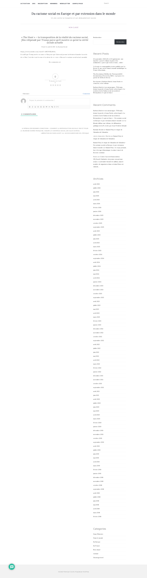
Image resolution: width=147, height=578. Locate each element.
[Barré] (38, 107)
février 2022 (97, 368)
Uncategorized (98, 557)
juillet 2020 (97, 403)
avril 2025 (96, 243)
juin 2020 (96, 407)
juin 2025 (96, 239)
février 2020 (97, 423)
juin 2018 (96, 501)
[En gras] (29, 107)
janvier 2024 (97, 282)
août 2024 (96, 262)
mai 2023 (96, 309)
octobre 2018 (97, 485)
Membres (53, 3)
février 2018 (97, 516)
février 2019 (97, 469)
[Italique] (32, 107)
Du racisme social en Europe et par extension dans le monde (74, 13)
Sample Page (77, 3)
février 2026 (97, 207)
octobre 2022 (97, 336)
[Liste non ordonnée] (43, 107)
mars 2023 (96, 317)
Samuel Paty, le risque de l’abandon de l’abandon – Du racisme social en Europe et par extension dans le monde (109, 145)
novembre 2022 (98, 333)
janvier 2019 (97, 473)
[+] (57, 106)
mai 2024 (96, 274)
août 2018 (96, 493)
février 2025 (97, 250)
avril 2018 (96, 509)
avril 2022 (96, 360)
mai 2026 (96, 196)
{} (54, 106)
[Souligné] (35, 107)
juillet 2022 (96, 348)
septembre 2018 (98, 489)
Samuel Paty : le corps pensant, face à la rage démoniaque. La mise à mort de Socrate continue (109, 150)
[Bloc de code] (49, 107)
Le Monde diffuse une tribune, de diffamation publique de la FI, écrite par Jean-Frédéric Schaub (109, 123)
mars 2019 (96, 466)
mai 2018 (96, 505)
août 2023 (96, 301)
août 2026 (96, 184)
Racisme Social (62, 47)
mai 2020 (96, 411)
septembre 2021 (98, 387)
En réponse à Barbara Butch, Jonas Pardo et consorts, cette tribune (107, 82)
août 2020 (96, 399)
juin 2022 (96, 352)
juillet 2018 (96, 497)
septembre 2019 (98, 442)
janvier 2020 (97, 426)
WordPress (86, 571)
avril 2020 (96, 415)
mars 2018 (96, 513)
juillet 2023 (96, 305)
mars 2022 (96, 364)
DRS (33, 3)
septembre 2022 (98, 340)
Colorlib (72, 571)
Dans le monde (98, 538)
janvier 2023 (97, 325)
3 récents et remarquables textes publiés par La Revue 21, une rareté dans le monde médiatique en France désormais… (109, 68)
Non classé (73, 27)
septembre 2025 (98, 227)
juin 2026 (96, 192)
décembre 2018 (98, 477)
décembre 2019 (98, 430)
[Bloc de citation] (46, 107)
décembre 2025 (98, 215)
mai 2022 (96, 356)
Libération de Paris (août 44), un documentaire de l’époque (65, 133)
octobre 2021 (97, 383)
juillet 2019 (96, 450)
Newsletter (65, 3)
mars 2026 (96, 204)
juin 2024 (96, 270)
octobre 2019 (97, 438)
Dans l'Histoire (98, 534)
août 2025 (96, 231)
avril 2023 (96, 313)
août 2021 (96, 391)
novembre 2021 (98, 380)
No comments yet (55, 62)
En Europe (96, 542)
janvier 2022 (97, 372)
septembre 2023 (98, 297)
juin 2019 (96, 454)
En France (96, 546)
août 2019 (96, 446)
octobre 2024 (97, 254)
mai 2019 (96, 458)
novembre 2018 (98, 481)
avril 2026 (96, 200)
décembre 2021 (98, 376)
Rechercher (97, 37)
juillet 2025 (96, 235)
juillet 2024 (96, 266)
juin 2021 (96, 395)
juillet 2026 (96, 188)
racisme (95, 554)
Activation (25, 3)
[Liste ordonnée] (41, 107)
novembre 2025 (98, 219)
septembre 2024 (98, 258)
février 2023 (97, 321)
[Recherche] (125, 3)
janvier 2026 (97, 211)
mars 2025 (96, 247)
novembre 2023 (98, 290)
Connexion (86, 94)
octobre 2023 (97, 293)
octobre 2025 (97, 223)
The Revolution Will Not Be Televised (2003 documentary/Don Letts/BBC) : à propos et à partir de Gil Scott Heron (108, 76)
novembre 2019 (98, 434)
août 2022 (96, 344)
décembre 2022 (98, 329)
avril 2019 (96, 462)
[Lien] (52, 107)
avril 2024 (96, 278)
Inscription (43, 3)
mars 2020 (96, 419)
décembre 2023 (98, 286)
